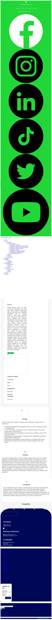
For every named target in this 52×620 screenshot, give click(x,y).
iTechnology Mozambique (43, 618)
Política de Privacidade (3, 613)
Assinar (2, 607)
